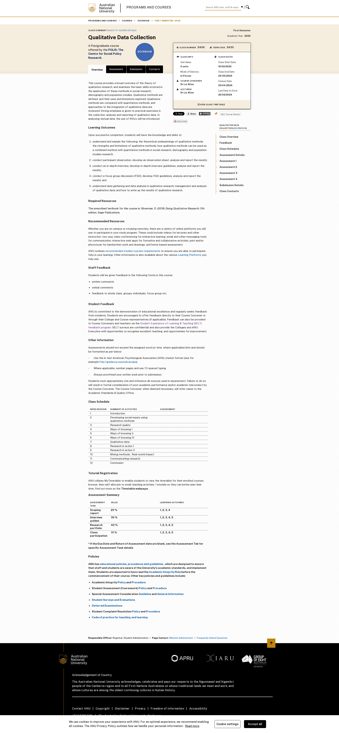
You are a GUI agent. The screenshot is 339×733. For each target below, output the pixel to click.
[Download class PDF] (180, 121)
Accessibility (198, 708)
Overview (97, 69)
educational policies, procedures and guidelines (131, 563)
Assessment (116, 69)
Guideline (145, 593)
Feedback (225, 143)
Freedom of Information (167, 708)
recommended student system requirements (132, 250)
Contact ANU (81, 708)
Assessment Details (232, 155)
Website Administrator (181, 638)
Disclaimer (122, 708)
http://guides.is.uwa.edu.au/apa (117, 361)
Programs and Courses (148, 7)
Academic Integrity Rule (165, 571)
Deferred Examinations (107, 605)
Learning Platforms (189, 254)
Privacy (140, 708)
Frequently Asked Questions (212, 638)
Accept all (255, 724)
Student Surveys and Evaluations (113, 599)
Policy (122, 582)
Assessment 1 (228, 161)
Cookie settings (227, 724)
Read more (192, 726)
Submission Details (231, 185)
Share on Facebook (191, 113)
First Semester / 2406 (167, 21)
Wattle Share (205, 113)
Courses (127, 21)
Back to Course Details (122, 30)
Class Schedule (229, 149)
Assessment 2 (228, 167)
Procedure (139, 582)
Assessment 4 (228, 179)
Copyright (103, 708)
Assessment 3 (228, 173)
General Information (170, 593)
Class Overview (228, 136)
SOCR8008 (144, 21)
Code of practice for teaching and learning (120, 617)
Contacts (154, 69)
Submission (136, 69)
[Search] (248, 7)
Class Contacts (229, 191)
